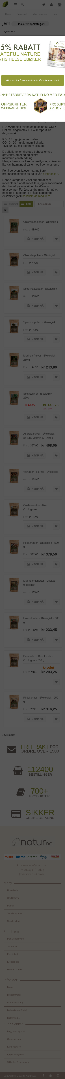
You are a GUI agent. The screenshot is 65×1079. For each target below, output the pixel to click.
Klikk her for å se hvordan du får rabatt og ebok (33, 80)
